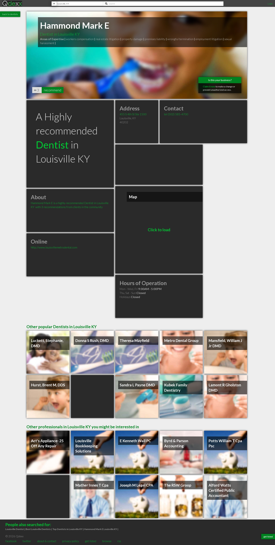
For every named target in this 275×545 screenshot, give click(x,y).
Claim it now (209, 86)
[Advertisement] (159, 165)
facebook (11, 541)
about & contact (46, 541)
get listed (90, 541)
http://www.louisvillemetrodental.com (54, 247)
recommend (52, 90)
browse (106, 541)
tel (176, 114)
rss (119, 541)
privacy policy (70, 541)
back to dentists (10, 14)
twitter (27, 541)
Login (270, 3)
